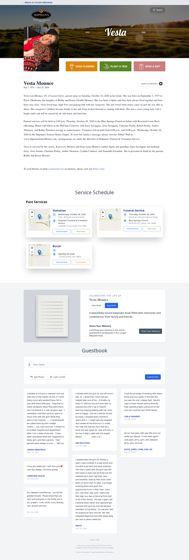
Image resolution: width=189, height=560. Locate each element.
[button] (39, 217)
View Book (96, 305)
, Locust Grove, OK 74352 (69, 256)
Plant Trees (81, 231)
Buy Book (111, 305)
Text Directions (61, 231)
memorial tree (57, 168)
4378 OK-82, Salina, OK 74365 (142, 223)
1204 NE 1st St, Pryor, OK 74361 (72, 226)
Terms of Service (102, 548)
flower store (98, 168)
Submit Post (152, 377)
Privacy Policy (86, 548)
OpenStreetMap (97, 552)
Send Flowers (81, 262)
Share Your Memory (150, 331)
